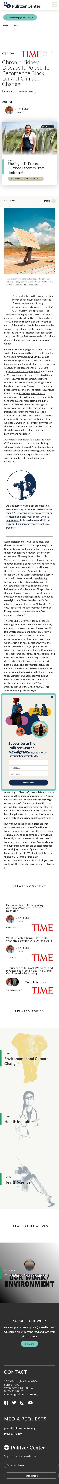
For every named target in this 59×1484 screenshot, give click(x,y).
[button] (29, 747)
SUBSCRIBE (28, 782)
